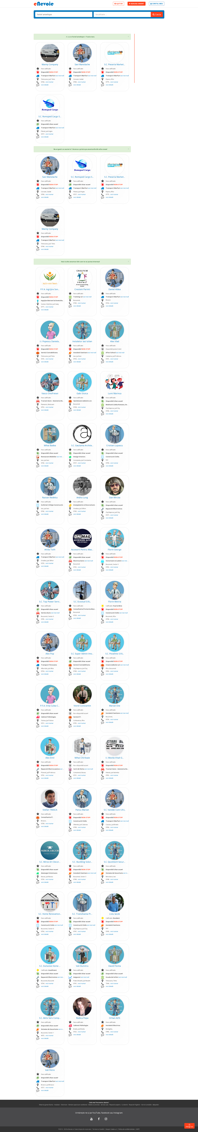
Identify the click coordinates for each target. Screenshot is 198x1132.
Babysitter (156, 1105)
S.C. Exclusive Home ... (49, 966)
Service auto (104, 1105)
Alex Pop (50, 653)
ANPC (138, 1129)
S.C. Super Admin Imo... (82, 653)
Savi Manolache (82, 64)
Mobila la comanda (94, 1105)
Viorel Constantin (82, 705)
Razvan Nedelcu (50, 497)
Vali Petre (50, 1070)
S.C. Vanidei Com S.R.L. (114, 809)
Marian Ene (114, 705)
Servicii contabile (146, 1105)
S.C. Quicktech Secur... (114, 861)
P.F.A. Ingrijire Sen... (49, 289)
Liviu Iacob (114, 913)
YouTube (96, 1113)
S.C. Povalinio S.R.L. (114, 653)
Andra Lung (82, 497)
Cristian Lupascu (114, 445)
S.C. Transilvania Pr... (82, 913)
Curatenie (125, 1105)
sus (189, 1126)
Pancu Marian (82, 809)
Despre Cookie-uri (111, 1129)
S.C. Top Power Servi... (50, 601)
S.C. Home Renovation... (49, 913)
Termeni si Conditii (98, 1129)
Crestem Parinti (82, 289)
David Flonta (114, 966)
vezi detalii (44, 85)
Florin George (114, 549)
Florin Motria (114, 601)
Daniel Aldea (115, 289)
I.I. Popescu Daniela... (50, 341)
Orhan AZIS (114, 1018)
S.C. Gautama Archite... (82, 445)
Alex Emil (49, 757)
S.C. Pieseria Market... (114, 64)
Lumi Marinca (114, 393)
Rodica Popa (82, 1018)
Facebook (105, 1113)
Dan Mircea (114, 497)
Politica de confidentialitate (126, 1129)
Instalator (57, 1105)
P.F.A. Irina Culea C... (49, 705)
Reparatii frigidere (134, 1105)
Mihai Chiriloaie (82, 757)
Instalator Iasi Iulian (82, 341)
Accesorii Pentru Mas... (82, 549)
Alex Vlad (114, 341)
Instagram (117, 1113)
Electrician (64, 1105)
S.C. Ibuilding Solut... (82, 861)
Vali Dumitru (82, 966)
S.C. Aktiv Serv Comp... (50, 1018)
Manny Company (50, 64)
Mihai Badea (50, 445)
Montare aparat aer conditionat (77, 1105)
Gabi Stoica (82, 393)
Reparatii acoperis (114, 1105)
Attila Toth (49, 549)
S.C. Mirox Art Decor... (49, 861)
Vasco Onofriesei (50, 393)
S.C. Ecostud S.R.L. (82, 601)
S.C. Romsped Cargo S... (49, 116)
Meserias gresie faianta (46, 1105)
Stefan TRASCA (50, 809)
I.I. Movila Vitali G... (115, 757)
